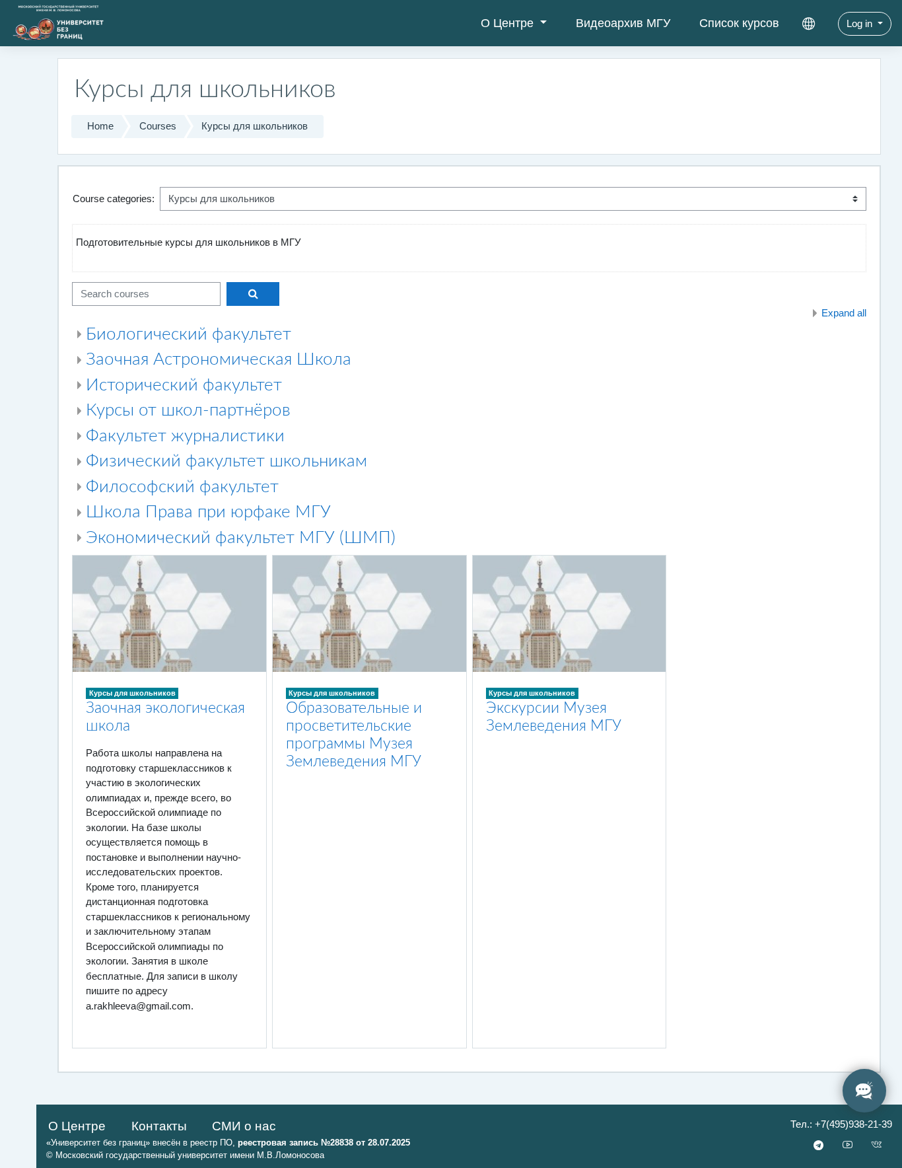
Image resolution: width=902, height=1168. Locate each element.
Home (100, 125)
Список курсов (739, 23)
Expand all (843, 312)
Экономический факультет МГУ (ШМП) (241, 537)
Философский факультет (182, 486)
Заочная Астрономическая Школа (218, 359)
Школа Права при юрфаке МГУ (208, 512)
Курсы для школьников (254, 125)
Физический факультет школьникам (226, 461)
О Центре (509, 23)
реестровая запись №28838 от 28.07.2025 (324, 1143)
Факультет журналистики (185, 436)
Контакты (159, 1126)
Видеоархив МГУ (623, 23)
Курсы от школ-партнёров (188, 410)
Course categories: (114, 198)
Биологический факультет (188, 334)
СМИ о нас (244, 1126)
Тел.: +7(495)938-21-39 (841, 1124)
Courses (157, 125)
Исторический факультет (184, 385)
